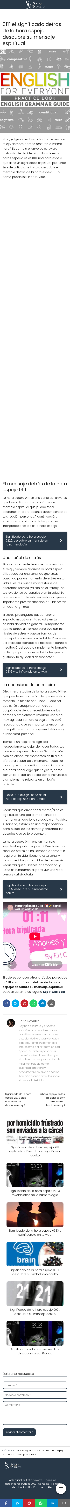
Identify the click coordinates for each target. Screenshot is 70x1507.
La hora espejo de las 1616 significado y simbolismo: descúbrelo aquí (52, 1099)
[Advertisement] (35, 328)
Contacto (43, 1483)
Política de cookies (41, 1487)
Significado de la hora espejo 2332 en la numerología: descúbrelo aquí (18, 1099)
